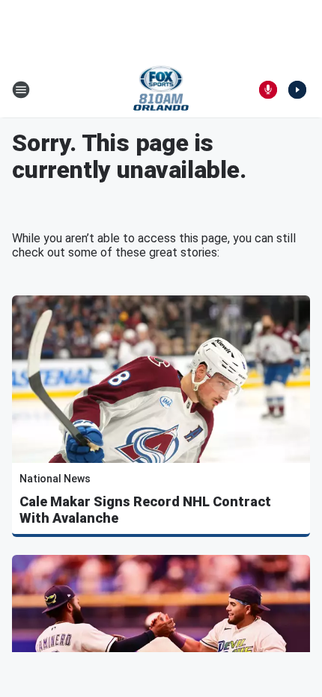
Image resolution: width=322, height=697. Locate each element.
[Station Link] (161, 90)
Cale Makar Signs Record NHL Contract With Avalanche (145, 510)
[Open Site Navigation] (21, 90)
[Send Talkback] (268, 90)
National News (55, 479)
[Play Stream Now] (297, 90)
